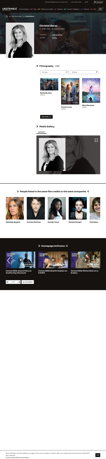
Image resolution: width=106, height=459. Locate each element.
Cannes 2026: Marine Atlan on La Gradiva (84, 272)
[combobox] (54, 72)
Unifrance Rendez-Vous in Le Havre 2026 (56, 2)
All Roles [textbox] (74, 72)
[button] (96, 140)
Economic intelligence (73, 9)
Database (60, 9)
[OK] (98, 455)
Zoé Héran (94, 222)
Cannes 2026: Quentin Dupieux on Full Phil (52, 272)
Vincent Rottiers (34, 222)
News (35, 9)
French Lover (66, 107)
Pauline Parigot (75, 222)
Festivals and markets (47, 9)
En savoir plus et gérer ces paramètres (17, 457)
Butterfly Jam (46, 93)
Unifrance (86, 9)
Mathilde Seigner (13, 222)
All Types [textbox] (45, 72)
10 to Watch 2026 (76, 2)
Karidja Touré (53, 222)
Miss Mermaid (88, 105)
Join (94, 9)
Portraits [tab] (41, 132)
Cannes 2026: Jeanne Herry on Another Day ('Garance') (18, 272)
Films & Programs (24, 9)
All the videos (28, 282)
